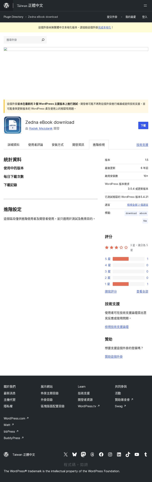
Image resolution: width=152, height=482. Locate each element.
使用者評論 (35, 145)
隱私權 (8, 406)
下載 (143, 125)
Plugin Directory (13, 16)
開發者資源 (85, 400)
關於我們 (10, 386)
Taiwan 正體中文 (23, 454)
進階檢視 (99, 145)
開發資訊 (78, 145)
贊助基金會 (124, 400)
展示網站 (47, 386)
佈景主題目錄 (50, 393)
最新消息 (10, 393)
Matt (9, 425)
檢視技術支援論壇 (117, 327)
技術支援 (142, 145)
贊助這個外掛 (114, 356)
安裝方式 (58, 145)
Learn (81, 386)
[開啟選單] (146, 5)
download (131, 213)
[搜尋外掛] (43, 39)
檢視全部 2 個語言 (137, 204)
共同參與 (121, 386)
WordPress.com (16, 418)
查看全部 (142, 291)
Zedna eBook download (49, 122)
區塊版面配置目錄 (53, 406)
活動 (118, 393)
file (145, 220)
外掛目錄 (47, 400)
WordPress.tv (89, 406)
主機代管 (10, 400)
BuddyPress (14, 438)
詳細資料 (13, 145)
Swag (120, 406)
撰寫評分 (111, 291)
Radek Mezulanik (41, 128)
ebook (143, 213)
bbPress (11, 431)
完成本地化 (104, 27)
